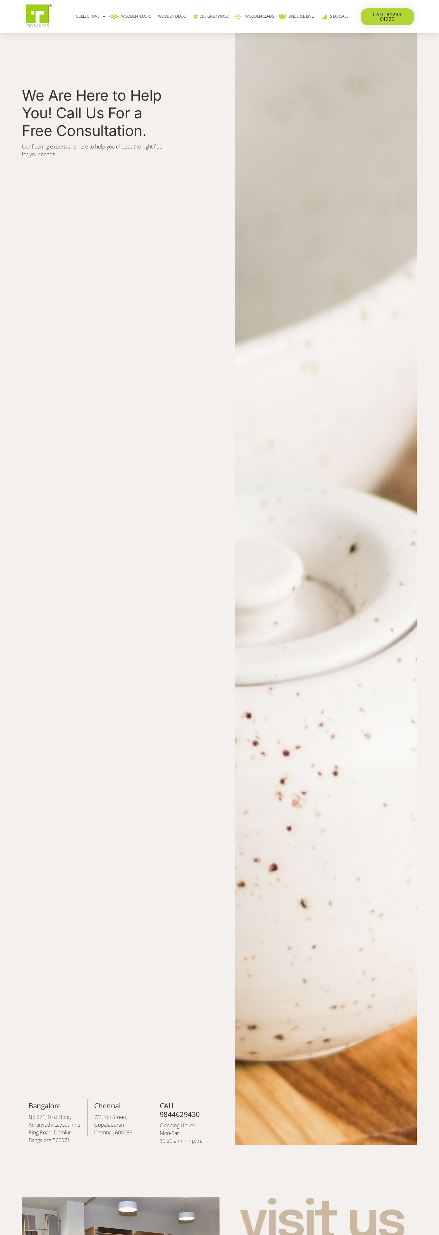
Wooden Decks (172, 16)
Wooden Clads (259, 16)
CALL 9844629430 (180, 1110)
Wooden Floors (136, 16)
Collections (88, 16)
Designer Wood (214, 16)
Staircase (339, 16)
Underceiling (301, 16)
